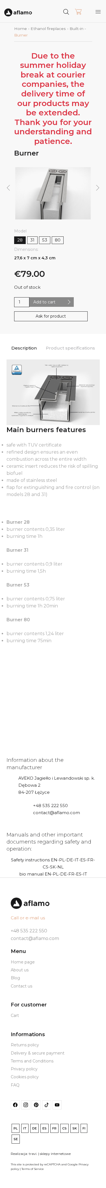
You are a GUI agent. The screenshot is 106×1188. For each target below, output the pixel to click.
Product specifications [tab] (70, 348)
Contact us (21, 986)
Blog (15, 977)
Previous (7, 188)
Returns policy (25, 1044)
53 (44, 240)
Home (20, 28)
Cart (15, 1015)
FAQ (15, 1085)
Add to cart (44, 302)
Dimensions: (26, 249)
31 (32, 240)
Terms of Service (32, 1169)
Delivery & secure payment (37, 1053)
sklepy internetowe (55, 1154)
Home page (23, 962)
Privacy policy (24, 1068)
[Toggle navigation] (98, 11)
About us (20, 970)
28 (20, 240)
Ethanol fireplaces (48, 28)
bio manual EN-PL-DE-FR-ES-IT (53, 874)
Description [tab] (24, 348)
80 (57, 240)
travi (32, 1154)
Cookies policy (25, 1076)
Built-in (76, 28)
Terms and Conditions (32, 1061)
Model (20, 231)
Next (97, 188)
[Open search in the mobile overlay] (76, 11)
